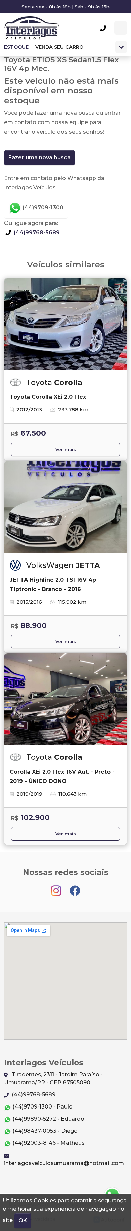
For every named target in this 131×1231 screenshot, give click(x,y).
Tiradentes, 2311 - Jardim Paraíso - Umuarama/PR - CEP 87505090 (53, 1078)
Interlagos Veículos (31, 28)
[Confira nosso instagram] (56, 887)
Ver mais (65, 449)
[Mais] (121, 47)
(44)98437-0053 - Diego (44, 1131)
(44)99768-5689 (36, 232)
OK (22, 1220)
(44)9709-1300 (42, 207)
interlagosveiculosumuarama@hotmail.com (64, 1163)
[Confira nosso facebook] (75, 887)
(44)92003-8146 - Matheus (48, 1143)
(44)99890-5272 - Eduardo (47, 1119)
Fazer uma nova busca (39, 157)
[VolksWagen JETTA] (65, 507)
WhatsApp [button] (120, 28)
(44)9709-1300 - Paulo (42, 1106)
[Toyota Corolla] (65, 324)
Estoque (16, 47)
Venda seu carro (59, 47)
